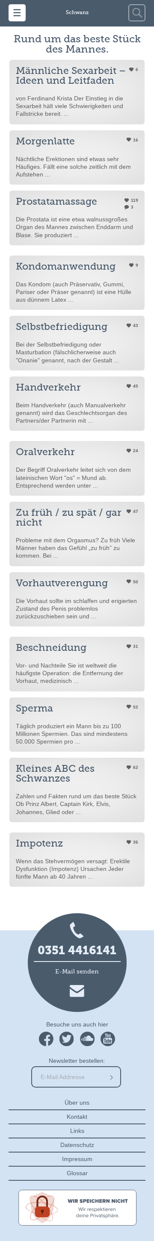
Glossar (77, 1173)
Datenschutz (77, 1144)
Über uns (77, 1102)
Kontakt (77, 1116)
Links (77, 1130)
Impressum (77, 1159)
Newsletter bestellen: (77, 1060)
